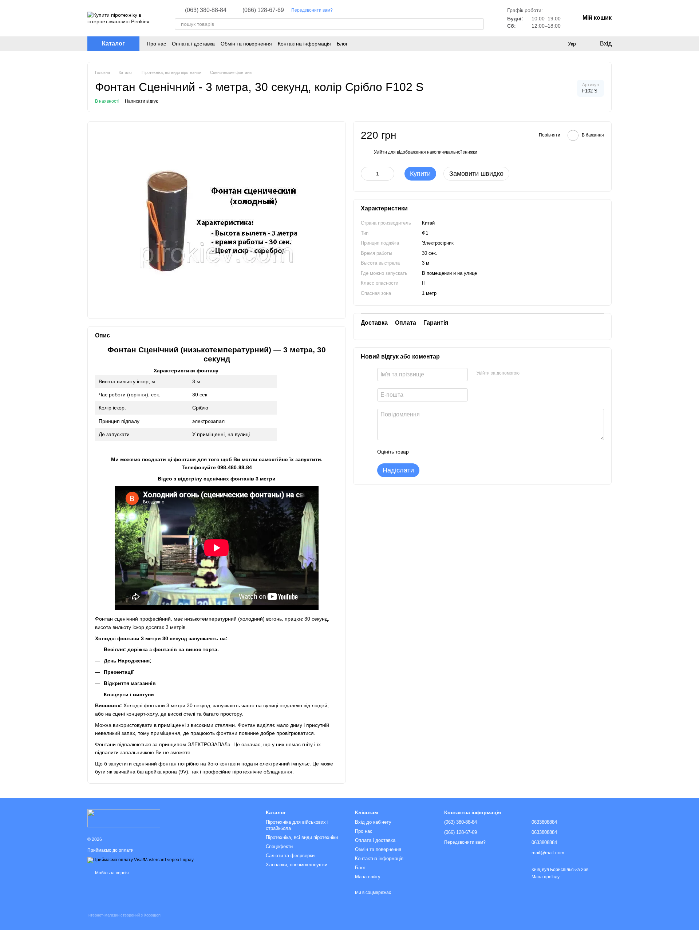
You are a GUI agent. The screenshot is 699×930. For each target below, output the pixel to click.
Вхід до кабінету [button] (373, 822)
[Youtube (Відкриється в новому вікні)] (352, 10)
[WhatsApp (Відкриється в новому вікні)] (378, 10)
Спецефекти (279, 846)
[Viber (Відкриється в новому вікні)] (369, 10)
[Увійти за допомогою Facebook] (527, 373)
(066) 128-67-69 (263, 10)
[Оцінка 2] (432, 451)
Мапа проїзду (546, 876)
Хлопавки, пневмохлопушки (296, 864)
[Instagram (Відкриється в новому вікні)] (343, 10)
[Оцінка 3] (444, 451)
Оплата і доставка (193, 44)
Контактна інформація (304, 44)
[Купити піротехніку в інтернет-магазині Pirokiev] (123, 817)
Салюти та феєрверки (290, 855)
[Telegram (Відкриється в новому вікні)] (360, 10)
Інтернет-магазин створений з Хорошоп (124, 915)
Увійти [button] (380, 152)
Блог (342, 44)
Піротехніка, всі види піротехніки (302, 837)
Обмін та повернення (246, 44)
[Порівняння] (557, 43)
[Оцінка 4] (456, 451)
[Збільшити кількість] (389, 173)
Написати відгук (141, 101)
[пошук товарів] (478, 24)
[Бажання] (542, 43)
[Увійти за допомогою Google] (539, 373)
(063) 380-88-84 (205, 10)
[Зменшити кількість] (366, 173)
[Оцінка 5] (467, 451)
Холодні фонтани (144, 705)
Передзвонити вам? (312, 10)
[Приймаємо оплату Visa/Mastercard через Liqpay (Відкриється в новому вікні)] (140, 859)
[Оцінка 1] (421, 451)
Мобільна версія (111, 872)
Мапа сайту (367, 876)
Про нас (156, 44)
